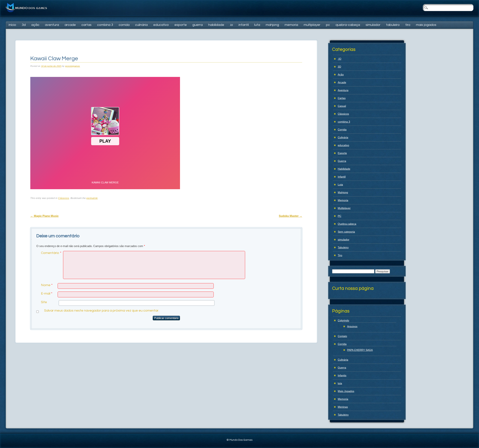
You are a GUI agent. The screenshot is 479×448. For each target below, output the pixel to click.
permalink (91, 198)
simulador (373, 25)
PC (328, 25)
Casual (342, 105)
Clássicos (63, 198)
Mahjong (272, 25)
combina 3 (105, 25)
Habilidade (216, 25)
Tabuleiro (393, 25)
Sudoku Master (290, 215)
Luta (257, 25)
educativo (161, 25)
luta (340, 383)
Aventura (52, 25)
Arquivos (352, 326)
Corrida (124, 25)
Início (12, 25)
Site (44, 302)
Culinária (141, 25)
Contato (342, 336)
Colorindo (343, 320)
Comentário (51, 253)
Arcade (70, 25)
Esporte (180, 25)
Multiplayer (312, 25)
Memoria (291, 25)
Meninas (343, 406)
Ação (35, 25)
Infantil (244, 25)
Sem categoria (346, 231)
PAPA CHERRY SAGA (360, 349)
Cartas (86, 25)
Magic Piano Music (44, 215)
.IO (231, 25)
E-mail (46, 293)
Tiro (407, 25)
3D (24, 25)
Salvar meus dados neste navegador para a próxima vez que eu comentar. (101, 310)
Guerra (197, 25)
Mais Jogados (426, 25)
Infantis (342, 375)
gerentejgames (72, 66)
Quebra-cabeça (347, 25)
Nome (47, 285)
